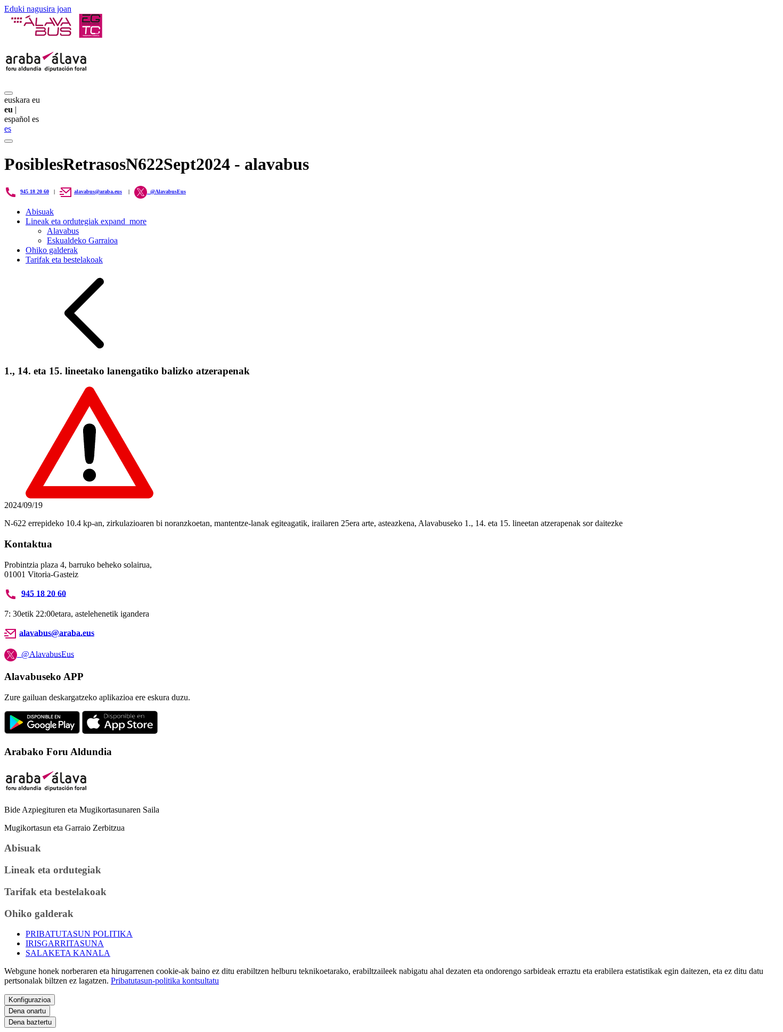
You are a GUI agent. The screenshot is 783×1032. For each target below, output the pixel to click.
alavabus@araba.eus (98, 191)
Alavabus (63, 230)
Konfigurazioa (30, 1000)
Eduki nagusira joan (37, 8)
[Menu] (8, 93)
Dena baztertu (30, 1022)
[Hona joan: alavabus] (56, 34)
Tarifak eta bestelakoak (64, 259)
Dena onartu (27, 1011)
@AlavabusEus (45, 653)
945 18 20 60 (34, 191)
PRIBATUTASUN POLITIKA (79, 933)
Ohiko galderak (52, 250)
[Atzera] (84, 350)
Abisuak (40, 211)
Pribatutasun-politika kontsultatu (165, 980)
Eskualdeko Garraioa (82, 240)
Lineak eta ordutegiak (86, 221)
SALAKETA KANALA (68, 952)
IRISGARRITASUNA (65, 943)
